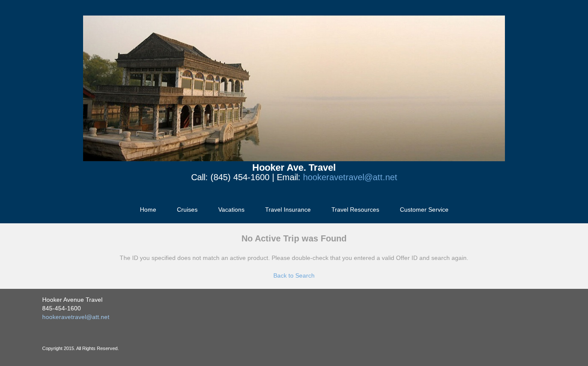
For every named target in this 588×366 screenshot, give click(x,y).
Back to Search (294, 275)
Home (148, 209)
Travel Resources (355, 209)
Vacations (231, 209)
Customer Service (424, 209)
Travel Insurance (288, 209)
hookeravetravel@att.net (350, 177)
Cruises (187, 209)
